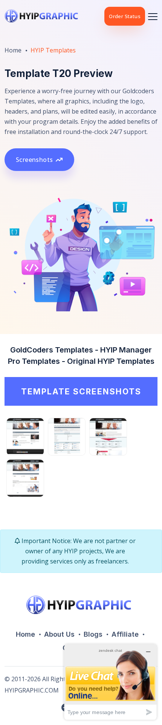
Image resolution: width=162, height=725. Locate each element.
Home (13, 50)
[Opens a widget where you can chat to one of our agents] (110, 681)
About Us (59, 634)
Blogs (93, 634)
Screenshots (34, 159)
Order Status (125, 16)
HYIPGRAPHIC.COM (32, 690)
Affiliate (125, 634)
